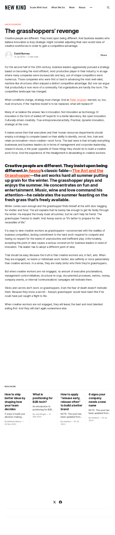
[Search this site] (108, 7)
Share (103, 55)
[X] (54, 502)
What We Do (58, 7)
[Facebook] (60, 502)
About (82, 7)
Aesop (34, 170)
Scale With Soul (38, 7)
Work (72, 7)
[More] (91, 7)
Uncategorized (13, 24)
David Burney (22, 53)
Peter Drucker (78, 99)
